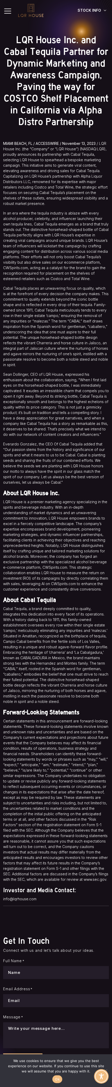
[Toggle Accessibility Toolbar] (101, 1076)
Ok (57, 1079)
